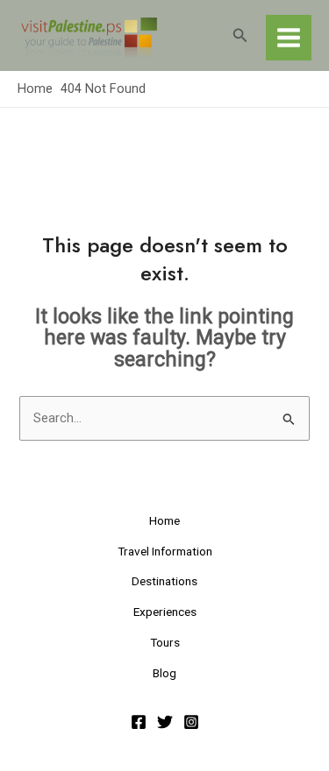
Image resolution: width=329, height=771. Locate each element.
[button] (240, 35)
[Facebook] (139, 722)
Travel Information (165, 551)
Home (164, 520)
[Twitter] (165, 722)
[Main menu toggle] (288, 37)
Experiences (165, 612)
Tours (165, 642)
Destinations (164, 581)
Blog (164, 673)
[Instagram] (191, 722)
